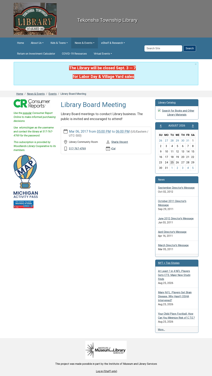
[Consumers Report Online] (32, 103)
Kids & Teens (58, 42)
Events (53, 93)
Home (20, 42)
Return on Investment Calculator (36, 53)
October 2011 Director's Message (172, 203)
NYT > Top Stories (169, 263)
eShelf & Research (112, 42)
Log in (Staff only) (106, 371)
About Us (36, 42)
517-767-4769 (77, 148)
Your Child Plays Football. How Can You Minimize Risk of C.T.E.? (176, 315)
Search (190, 48)
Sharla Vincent (119, 142)
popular (27, 113)
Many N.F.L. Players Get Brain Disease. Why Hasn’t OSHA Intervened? (175, 296)
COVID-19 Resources (74, 53)
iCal (113, 148)
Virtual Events (102, 53)
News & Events (83, 42)
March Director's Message (173, 245)
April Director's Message (172, 231)
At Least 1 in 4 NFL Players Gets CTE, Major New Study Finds (174, 275)
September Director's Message (176, 187)
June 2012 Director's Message (176, 218)
